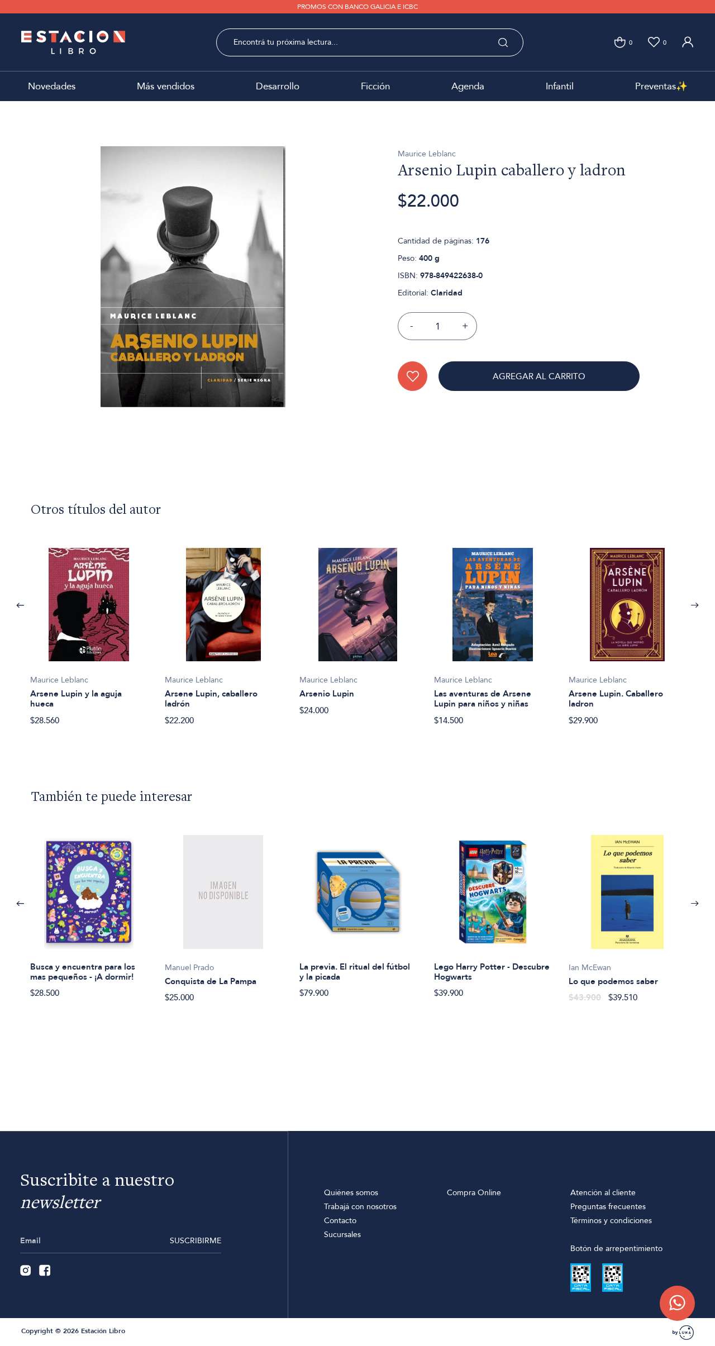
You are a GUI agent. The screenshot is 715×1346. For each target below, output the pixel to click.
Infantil (560, 86)
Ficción (375, 86)
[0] (620, 42)
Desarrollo (277, 86)
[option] (88, 630)
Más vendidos (165, 86)
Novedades (51, 86)
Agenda (467, 86)
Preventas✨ (661, 86)
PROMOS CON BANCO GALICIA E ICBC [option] (357, 6)
